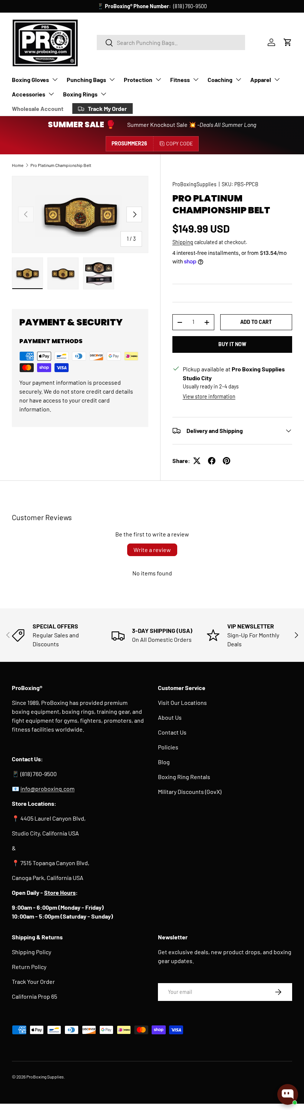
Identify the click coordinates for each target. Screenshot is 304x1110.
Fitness (180, 79)
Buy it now (232, 344)
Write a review (152, 549)
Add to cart (256, 322)
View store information (209, 396)
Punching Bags (86, 79)
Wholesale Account (37, 108)
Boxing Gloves (30, 79)
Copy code (179, 143)
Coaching (220, 79)
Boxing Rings (80, 94)
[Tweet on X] (196, 460)
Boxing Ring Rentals (184, 776)
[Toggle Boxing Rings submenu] (103, 93)
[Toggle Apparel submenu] (276, 79)
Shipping (182, 242)
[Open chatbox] (287, 1094)
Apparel (260, 79)
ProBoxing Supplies (45, 1076)
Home (17, 165)
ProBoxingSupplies (194, 184)
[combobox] (171, 42)
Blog (164, 761)
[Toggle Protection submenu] (158, 79)
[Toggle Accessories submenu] (51, 93)
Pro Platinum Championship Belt (60, 165)
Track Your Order (33, 981)
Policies (168, 747)
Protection (138, 79)
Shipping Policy (31, 951)
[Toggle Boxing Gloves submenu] (54, 79)
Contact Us (172, 732)
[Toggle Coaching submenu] (238, 79)
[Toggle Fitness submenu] (195, 79)
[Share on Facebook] (211, 460)
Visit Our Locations (182, 702)
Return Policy (29, 966)
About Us (170, 717)
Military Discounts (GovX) (189, 791)
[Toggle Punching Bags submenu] (112, 79)
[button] (288, 42)
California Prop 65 (34, 996)
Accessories (28, 94)
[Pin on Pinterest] (226, 460)
